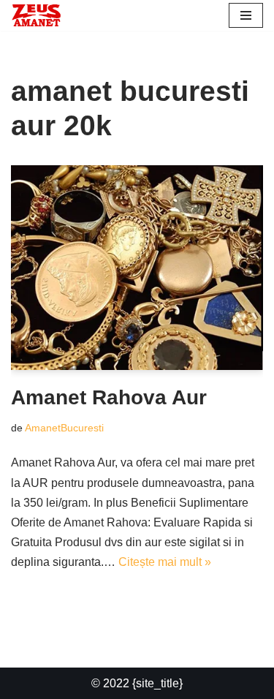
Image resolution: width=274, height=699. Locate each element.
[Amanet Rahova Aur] (137, 267)
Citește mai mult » (164, 562)
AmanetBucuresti (64, 428)
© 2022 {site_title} (137, 683)
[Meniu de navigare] (246, 15)
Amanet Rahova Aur (109, 397)
